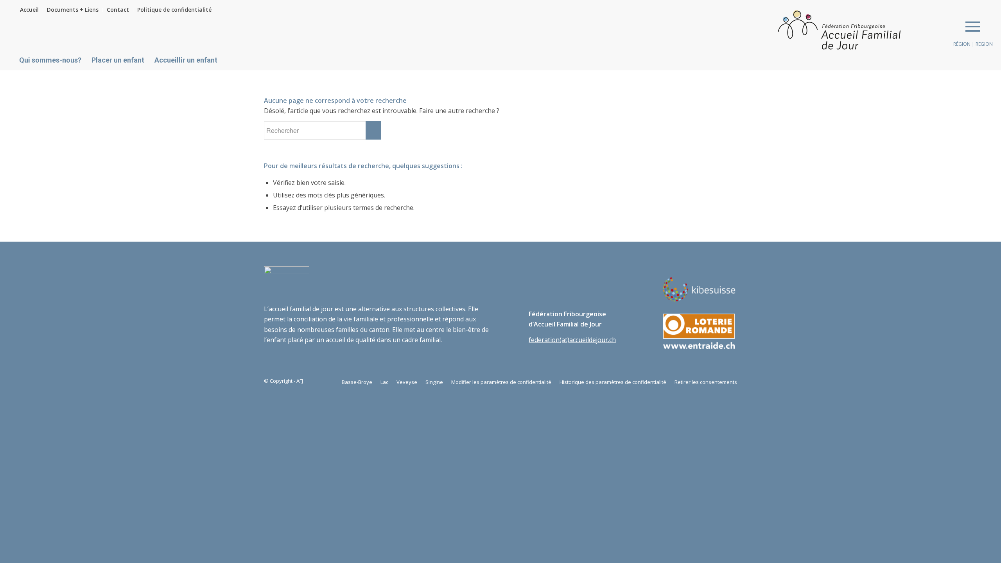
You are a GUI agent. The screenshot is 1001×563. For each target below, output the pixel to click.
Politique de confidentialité (174, 9)
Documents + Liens (73, 9)
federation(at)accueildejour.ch (572, 339)
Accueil (29, 9)
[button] (972, 26)
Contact (118, 9)
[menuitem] (31, 10)
